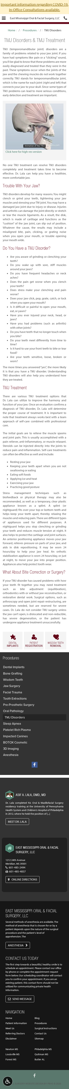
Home (11, 30)
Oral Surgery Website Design (25, 1083)
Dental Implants (13, 667)
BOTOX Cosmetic (15, 742)
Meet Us (10, 1028)
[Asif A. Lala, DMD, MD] (9, 795)
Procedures (30, 30)
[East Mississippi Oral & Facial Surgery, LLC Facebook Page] (35, 765)
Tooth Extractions (15, 698)
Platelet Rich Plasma (17, 730)
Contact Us (41, 1033)
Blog (37, 1018)
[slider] (34, 147)
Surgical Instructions (46, 1028)
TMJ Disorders (15, 717)
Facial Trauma (12, 692)
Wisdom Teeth (13, 679)
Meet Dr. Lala (17, 821)
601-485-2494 (17, 867)
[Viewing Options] (8, 1081)
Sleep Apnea (12, 723)
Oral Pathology (13, 711)
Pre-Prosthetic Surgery (18, 705)
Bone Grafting (12, 673)
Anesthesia (10, 755)
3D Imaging (11, 748)
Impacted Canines (15, 736)
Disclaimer (11, 1038)
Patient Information (16, 1023)
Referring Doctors (15, 1033)
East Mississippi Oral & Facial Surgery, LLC (35, 18)
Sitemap (39, 1038)
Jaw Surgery (11, 686)
